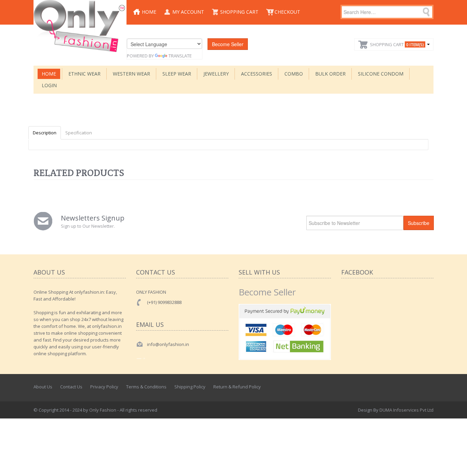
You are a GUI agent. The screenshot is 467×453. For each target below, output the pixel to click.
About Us (43, 387)
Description (44, 133)
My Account (188, 12)
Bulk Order (330, 73)
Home (149, 12)
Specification (78, 133)
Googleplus (429, 387)
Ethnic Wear (84, 73)
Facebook (398, 387)
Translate (180, 56)
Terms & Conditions (146, 387)
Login (49, 85)
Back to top (455, 442)
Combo (293, 73)
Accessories (256, 73)
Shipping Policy (189, 387)
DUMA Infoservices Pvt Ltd (406, 410)
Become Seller (227, 44)
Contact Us (71, 387)
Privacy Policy (104, 387)
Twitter (414, 387)
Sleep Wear (176, 73)
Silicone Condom (380, 73)
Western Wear (131, 73)
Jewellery (216, 73)
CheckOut (287, 12)
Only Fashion (102, 410)
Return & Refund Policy (237, 387)
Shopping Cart (239, 12)
